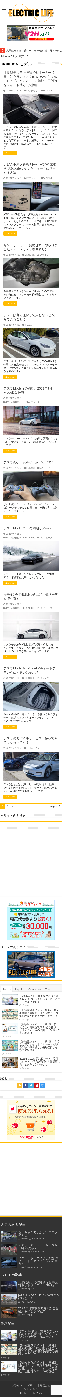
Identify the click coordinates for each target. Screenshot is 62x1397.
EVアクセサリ (33, 90)
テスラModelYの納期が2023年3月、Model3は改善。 (29, 390)
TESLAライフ (42, 254)
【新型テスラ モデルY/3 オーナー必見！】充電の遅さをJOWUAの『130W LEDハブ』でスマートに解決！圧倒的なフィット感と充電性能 (30, 78)
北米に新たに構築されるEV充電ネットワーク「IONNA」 (38, 1283)
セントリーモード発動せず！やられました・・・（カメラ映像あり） (30, 247)
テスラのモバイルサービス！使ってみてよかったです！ (30, 740)
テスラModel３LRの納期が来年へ (27, 528)
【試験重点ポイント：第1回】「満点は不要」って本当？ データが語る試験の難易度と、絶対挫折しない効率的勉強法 (39, 1046)
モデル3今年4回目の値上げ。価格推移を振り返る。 (30, 596)
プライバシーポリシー (24, 1385)
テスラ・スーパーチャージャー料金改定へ (37, 1246)
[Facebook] (25, 1085)
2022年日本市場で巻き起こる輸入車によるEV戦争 (38, 1309)
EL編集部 (29, 254)
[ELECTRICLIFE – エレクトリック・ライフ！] (31, 12)
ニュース (35, 401)
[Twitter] (31, 1085)
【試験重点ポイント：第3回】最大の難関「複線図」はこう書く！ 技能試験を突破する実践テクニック (39, 1013)
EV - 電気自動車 (14, 401)
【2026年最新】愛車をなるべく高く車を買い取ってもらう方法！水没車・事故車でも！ (39, 998)
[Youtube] (36, 1085)
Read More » (10, 153)
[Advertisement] (31, 863)
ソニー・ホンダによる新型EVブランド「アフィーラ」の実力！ (38, 1261)
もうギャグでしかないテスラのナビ (37, 1233)
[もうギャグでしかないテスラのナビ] (9, 1236)
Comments (34, 989)
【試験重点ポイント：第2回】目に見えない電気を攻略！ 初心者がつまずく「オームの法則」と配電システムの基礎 (39, 1029)
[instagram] (42, 1085)
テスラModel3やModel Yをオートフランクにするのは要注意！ (29, 670)
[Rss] (19, 1085)
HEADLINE (46, 90)
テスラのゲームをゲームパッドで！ (28, 462)
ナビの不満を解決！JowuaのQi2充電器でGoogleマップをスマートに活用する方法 (29, 168)
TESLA (26, 401)
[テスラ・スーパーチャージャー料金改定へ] (9, 1249)
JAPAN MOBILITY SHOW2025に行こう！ (38, 1296)
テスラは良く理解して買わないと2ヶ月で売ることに (29, 317)
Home (6, 56)
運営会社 (45, 1385)
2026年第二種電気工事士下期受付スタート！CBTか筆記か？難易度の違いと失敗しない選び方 (39, 1061)
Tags (48, 989)
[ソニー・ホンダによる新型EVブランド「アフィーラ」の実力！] (9, 1262)
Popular (19, 989)
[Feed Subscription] (61, 63)
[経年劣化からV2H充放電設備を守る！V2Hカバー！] (31, 33)
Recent (7, 989)
